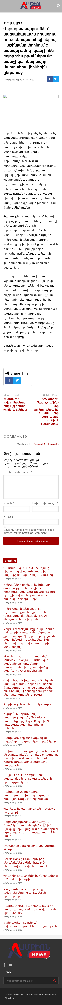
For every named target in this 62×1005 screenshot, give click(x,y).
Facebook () (40, 444)
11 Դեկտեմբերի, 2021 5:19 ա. (19, 80)
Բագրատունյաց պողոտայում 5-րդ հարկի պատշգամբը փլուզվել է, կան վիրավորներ (29, 909)
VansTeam (10, 998)
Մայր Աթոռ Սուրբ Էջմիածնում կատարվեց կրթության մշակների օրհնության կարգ (27, 779)
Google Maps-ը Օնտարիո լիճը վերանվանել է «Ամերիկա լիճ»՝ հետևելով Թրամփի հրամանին (25, 863)
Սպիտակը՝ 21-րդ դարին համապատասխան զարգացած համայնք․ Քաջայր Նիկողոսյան (26, 795)
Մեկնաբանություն (17, 472)
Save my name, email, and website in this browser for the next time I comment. (28, 531)
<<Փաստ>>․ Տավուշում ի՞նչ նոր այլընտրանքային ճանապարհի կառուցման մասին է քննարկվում (46, 411)
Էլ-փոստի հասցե (45, 503)
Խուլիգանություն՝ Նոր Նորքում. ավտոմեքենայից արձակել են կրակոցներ (25, 893)
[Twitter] (56, 79)
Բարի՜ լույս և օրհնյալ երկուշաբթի (28, 704)
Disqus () (53, 444)
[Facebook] (50, 79)
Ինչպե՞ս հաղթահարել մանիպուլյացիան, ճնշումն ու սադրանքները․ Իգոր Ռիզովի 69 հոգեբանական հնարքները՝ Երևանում (26, 721)
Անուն (8, 503)
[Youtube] (11, 965)
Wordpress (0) (24, 444)
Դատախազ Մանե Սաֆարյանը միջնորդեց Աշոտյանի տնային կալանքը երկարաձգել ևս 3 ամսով (28, 572)
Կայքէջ (8, 516)
